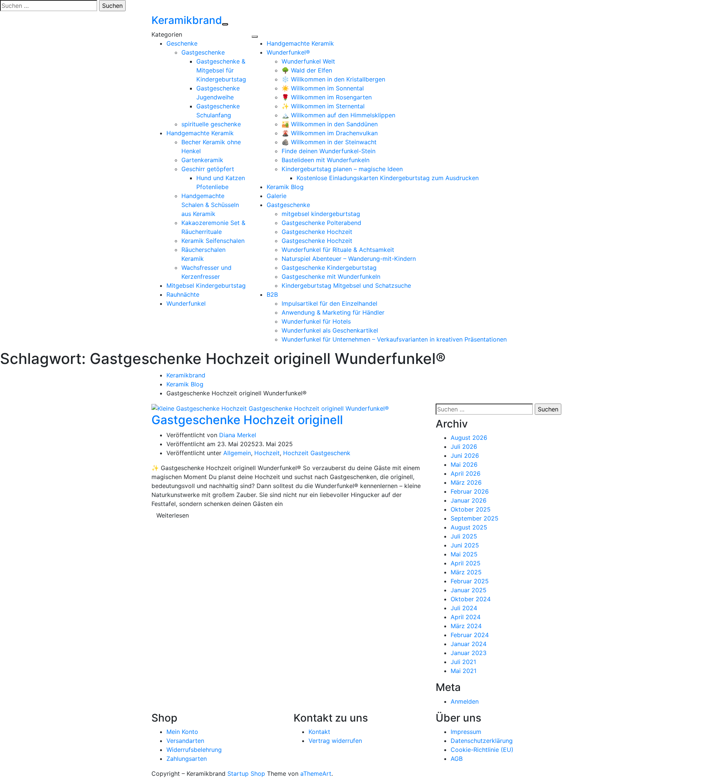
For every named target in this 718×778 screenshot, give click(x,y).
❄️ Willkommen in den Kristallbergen (333, 79)
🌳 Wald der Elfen (307, 70)
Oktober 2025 (471, 509)
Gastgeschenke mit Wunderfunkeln (331, 276)
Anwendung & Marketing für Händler (333, 312)
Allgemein (237, 453)
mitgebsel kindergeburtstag (321, 213)
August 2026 (469, 437)
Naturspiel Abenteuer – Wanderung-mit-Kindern (349, 258)
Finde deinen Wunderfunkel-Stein (328, 151)
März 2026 (466, 482)
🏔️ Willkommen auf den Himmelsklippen (338, 115)
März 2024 (466, 626)
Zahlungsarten (186, 758)
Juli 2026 (464, 446)
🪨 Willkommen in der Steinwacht (329, 142)
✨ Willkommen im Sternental (323, 106)
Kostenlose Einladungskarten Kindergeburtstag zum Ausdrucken (388, 178)
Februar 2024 (470, 635)
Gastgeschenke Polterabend (321, 222)
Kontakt (319, 731)
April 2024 (466, 617)
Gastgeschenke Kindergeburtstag (329, 267)
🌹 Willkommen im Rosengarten (327, 97)
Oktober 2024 (471, 599)
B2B (272, 294)
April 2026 (466, 473)
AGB (457, 758)
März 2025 (466, 572)
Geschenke (181, 43)
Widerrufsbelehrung (194, 749)
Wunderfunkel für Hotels (316, 321)
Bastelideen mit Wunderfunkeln (325, 160)
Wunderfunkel (186, 303)
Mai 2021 (463, 670)
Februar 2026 (470, 491)
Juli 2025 (464, 536)
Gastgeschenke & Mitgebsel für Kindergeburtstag (221, 70)
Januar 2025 (469, 590)
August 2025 (469, 527)
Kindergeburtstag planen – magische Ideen (342, 169)
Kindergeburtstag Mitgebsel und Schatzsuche (346, 285)
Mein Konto (182, 731)
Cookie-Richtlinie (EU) (482, 749)
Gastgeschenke (203, 52)
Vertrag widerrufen (335, 740)
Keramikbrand (186, 20)
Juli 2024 (464, 608)
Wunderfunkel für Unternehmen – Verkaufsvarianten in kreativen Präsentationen (394, 339)
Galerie (276, 196)
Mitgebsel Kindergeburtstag (206, 285)
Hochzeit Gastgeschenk (316, 453)
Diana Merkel (237, 435)
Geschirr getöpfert (207, 169)
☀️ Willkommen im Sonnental (323, 88)
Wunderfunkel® (288, 52)
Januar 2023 (469, 653)
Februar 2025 (470, 581)
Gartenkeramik (202, 160)
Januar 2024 (469, 644)
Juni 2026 (465, 455)
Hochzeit (267, 453)
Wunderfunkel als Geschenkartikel (330, 330)
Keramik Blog (285, 187)
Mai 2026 (464, 464)
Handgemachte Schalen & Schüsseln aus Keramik (210, 204)
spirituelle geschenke (211, 124)
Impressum (466, 731)
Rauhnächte (182, 294)
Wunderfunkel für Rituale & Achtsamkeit (338, 249)
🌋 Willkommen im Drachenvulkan (330, 133)
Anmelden (465, 701)
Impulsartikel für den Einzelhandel (329, 303)
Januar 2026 (469, 500)
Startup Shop (246, 773)
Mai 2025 (464, 554)
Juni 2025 (465, 545)
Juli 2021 (463, 662)
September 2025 (474, 518)
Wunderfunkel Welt (308, 61)
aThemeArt (315, 773)
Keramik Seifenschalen (213, 240)
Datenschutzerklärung (482, 740)
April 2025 (466, 563)
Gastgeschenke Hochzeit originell (247, 420)
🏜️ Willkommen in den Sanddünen (330, 124)
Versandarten (185, 740)
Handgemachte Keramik (200, 133)
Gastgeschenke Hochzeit (317, 231)
